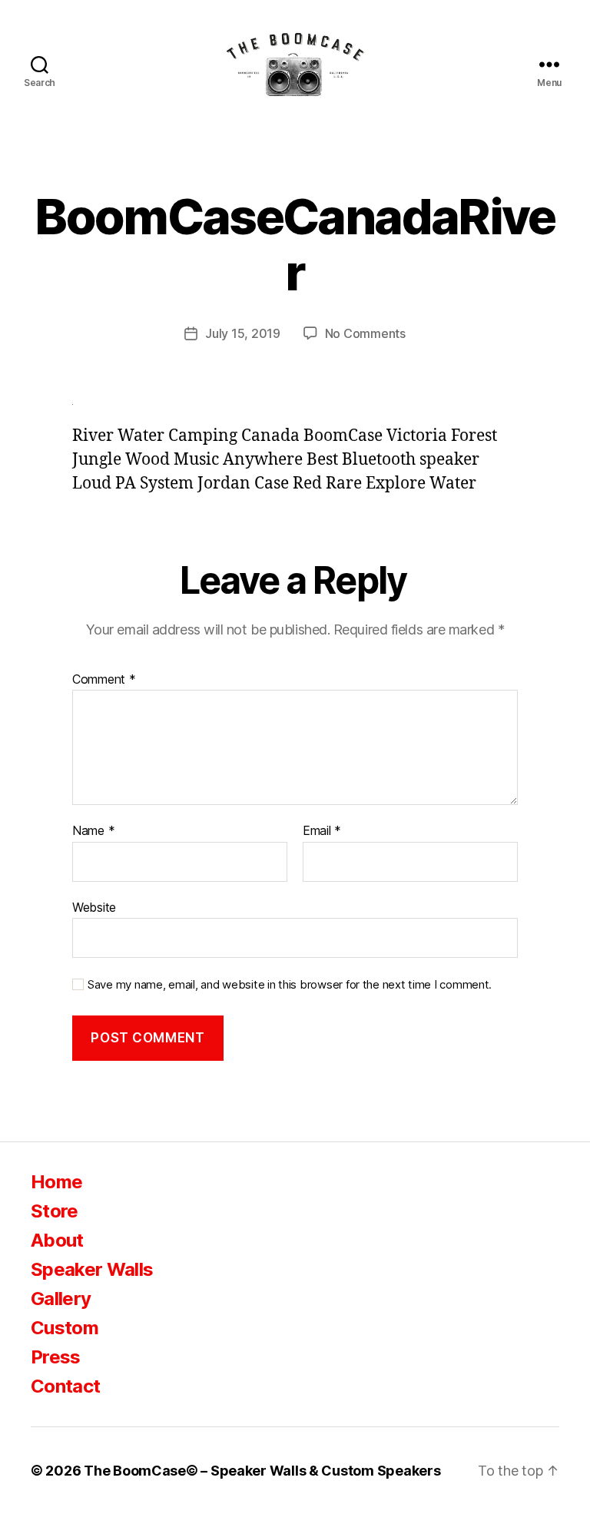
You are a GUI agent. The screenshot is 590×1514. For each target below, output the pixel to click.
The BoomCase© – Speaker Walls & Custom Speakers (262, 1471)
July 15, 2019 (242, 333)
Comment (104, 680)
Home (56, 1182)
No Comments (365, 333)
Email (322, 831)
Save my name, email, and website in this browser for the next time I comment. (290, 985)
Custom (64, 1328)
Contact (65, 1386)
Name (93, 831)
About (57, 1240)
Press (56, 1357)
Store (54, 1211)
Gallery (61, 1298)
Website (94, 906)
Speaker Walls (92, 1269)
